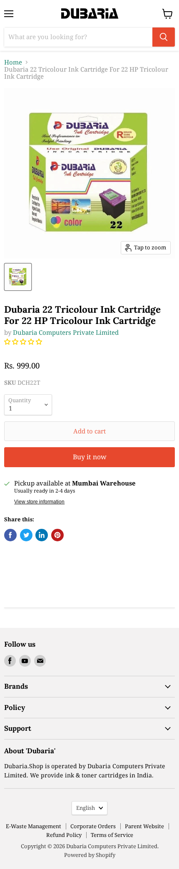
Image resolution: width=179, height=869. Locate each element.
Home (13, 62)
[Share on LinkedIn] (41, 535)
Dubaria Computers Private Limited (66, 332)
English (85, 808)
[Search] (163, 37)
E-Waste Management (33, 826)
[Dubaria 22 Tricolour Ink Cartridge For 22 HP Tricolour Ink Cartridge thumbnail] (18, 277)
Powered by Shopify (89, 855)
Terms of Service (112, 835)
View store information (39, 502)
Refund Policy (64, 835)
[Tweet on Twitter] (26, 535)
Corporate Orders (93, 826)
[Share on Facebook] (10, 535)
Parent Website (144, 826)
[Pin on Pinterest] (57, 535)
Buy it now (90, 456)
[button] (24, 341)
